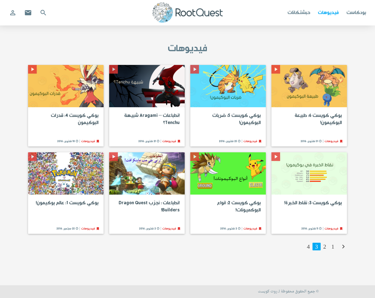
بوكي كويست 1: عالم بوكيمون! (67, 203)
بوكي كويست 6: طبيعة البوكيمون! (318, 119)
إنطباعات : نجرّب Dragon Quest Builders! (149, 206)
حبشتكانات (299, 13)
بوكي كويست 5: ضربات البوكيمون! (236, 119)
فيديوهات (328, 13)
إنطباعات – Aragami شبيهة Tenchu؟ (152, 119)
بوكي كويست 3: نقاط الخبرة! (313, 203)
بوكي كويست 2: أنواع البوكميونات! (239, 206)
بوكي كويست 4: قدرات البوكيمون (74, 119)
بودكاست (356, 13)
